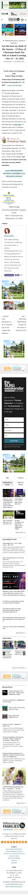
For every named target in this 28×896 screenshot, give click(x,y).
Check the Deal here (14, 85)
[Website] (18, 275)
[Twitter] (14, 842)
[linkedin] (23, 842)
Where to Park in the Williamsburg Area (14, 716)
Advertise (14, 862)
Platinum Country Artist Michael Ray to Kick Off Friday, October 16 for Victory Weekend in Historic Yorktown (8, 503)
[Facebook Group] (20, 842)
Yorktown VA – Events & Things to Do (14, 853)
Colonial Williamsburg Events (14, 851)
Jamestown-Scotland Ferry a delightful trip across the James (13, 700)
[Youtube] (11, 842)
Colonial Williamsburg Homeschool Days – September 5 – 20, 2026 (13, 787)
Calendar (22, 20)
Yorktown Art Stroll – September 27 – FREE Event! (20, 652)
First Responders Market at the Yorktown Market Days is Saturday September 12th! (7, 654)
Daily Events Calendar (14, 858)
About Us (14, 860)
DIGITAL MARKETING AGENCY (14, 886)
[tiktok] (17, 842)
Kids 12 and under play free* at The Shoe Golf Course (7, 522)
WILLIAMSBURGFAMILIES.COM (14, 884)
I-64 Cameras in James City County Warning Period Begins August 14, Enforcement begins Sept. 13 (12, 610)
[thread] (26, 842)
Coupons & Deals (14, 856)
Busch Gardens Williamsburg (14, 849)
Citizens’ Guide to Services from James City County (17, 708)
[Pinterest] (8, 842)
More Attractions (18, 667)
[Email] (16, 275)
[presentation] (8, 493)
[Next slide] (24, 653)
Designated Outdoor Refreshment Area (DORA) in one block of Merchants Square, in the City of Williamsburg (14, 755)
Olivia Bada (8, 61)
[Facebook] (2, 842)
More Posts (20, 803)
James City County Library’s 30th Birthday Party (14, 627)
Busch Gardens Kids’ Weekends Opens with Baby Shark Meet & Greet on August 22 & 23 (14, 619)
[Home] (3, 40)
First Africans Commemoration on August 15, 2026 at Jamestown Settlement (13, 602)
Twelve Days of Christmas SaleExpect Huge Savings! (14, 73)
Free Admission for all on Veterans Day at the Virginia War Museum (7, 325)
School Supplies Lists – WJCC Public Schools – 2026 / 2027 (19, 501)
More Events (20, 532)
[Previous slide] (4, 653)
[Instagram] (5, 842)
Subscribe (14, 441)
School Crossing (14, 207)
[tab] (7, 477)
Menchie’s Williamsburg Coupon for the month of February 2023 (21, 323)
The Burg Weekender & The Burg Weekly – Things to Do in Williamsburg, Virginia (19, 524)
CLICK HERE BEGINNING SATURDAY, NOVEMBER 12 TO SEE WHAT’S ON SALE (14, 173)
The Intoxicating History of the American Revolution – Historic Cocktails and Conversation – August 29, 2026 (13, 738)
